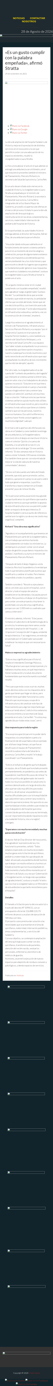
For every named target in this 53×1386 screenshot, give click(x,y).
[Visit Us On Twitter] (15, 1380)
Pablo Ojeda (35, 1373)
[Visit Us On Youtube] (26, 1384)
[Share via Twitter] (18, 132)
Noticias (20, 975)
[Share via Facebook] (19, 126)
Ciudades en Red (26, 9)
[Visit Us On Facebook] (37, 1380)
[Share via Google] (18, 129)
